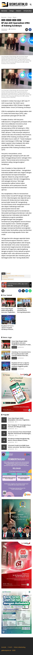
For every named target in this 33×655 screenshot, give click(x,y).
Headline (9, 20)
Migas (19, 20)
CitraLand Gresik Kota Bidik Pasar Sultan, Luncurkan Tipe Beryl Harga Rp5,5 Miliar (19, 446)
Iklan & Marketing (19, 647)
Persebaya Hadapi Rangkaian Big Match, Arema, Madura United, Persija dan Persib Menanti (18, 439)
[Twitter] (23, 290)
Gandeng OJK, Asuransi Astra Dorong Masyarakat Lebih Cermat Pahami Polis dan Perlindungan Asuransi (24, 310)
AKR (9, 273)
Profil (10, 647)
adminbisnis (4, 29)
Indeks (14, 20)
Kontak (3, 647)
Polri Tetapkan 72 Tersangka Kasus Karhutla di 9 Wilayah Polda (19, 426)
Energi (3, 20)
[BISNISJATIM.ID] (14, 4)
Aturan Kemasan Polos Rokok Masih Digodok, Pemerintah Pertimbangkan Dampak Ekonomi (19, 433)
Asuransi (21, 305)
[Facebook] (19, 290)
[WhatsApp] (30, 290)
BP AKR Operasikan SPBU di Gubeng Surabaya (13, 276)
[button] (30, 4)
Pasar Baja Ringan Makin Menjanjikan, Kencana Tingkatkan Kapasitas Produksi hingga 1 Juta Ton (8, 310)
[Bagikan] (30, 29)
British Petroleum (8, 279)
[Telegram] (26, 290)
